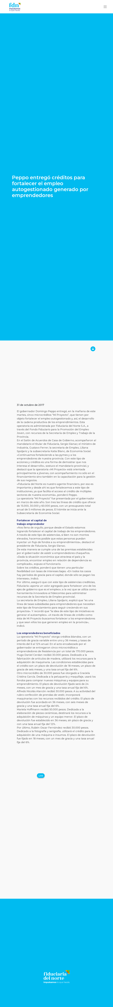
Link (41, 775)
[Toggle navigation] (105, 6)
